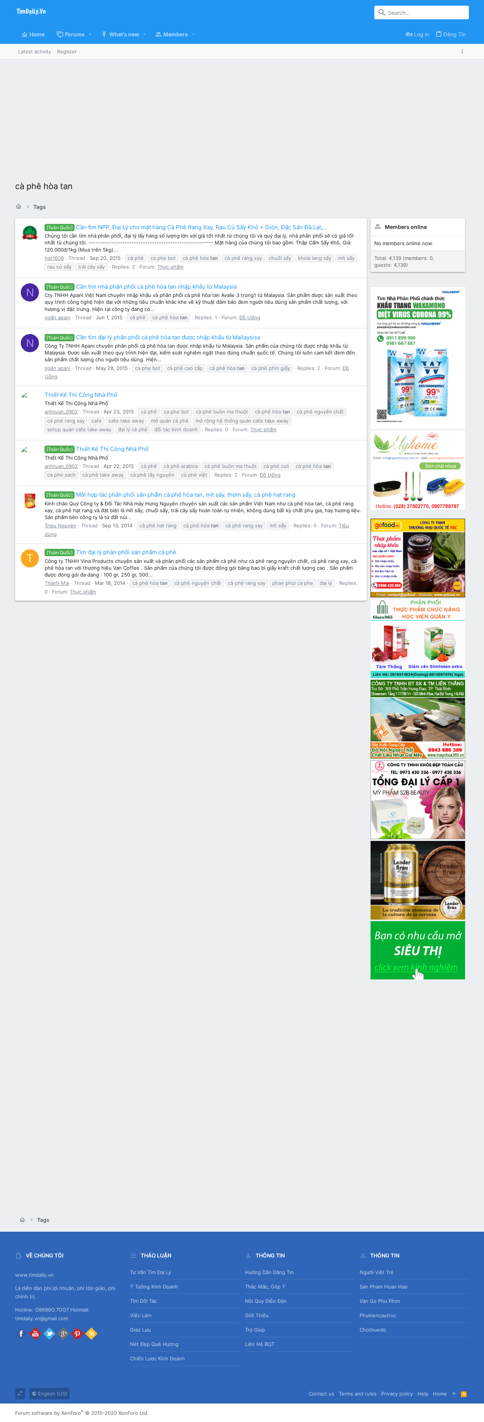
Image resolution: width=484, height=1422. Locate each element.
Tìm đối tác (143, 1301)
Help (422, 1394)
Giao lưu (140, 1330)
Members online (406, 227)
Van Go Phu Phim (380, 1301)
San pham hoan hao (384, 1287)
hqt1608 (54, 258)
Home (440, 1394)
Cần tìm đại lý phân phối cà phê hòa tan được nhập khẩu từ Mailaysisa (153, 337)
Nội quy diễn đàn (266, 1301)
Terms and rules (358, 1394)
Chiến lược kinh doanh (157, 1358)
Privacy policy (397, 1394)
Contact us (321, 1394)
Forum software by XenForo (82, 1413)
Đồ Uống (249, 317)
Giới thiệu (257, 1315)
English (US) (52, 1394)
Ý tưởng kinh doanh (154, 1287)
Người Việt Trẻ (377, 1272)
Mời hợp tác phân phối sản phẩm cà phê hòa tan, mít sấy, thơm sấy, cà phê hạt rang (171, 494)
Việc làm (140, 1315)
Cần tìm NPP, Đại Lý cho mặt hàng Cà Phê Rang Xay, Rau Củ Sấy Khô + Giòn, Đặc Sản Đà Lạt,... (187, 227)
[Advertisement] (242, 116)
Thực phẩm (170, 267)
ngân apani (57, 317)
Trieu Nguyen (60, 525)
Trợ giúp (255, 1330)
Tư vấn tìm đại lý (150, 1272)
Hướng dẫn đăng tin (269, 1272)
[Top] (454, 1393)
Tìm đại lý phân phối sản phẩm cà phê (111, 552)
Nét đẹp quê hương (154, 1344)
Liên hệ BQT (260, 1344)
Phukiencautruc (378, 1315)
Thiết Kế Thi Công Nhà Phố (81, 394)
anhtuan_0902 (61, 412)
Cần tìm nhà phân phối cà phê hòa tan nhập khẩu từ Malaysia (142, 286)
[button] (90, 34)
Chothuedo (373, 1330)
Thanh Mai (57, 583)
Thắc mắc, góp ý (265, 1287)
